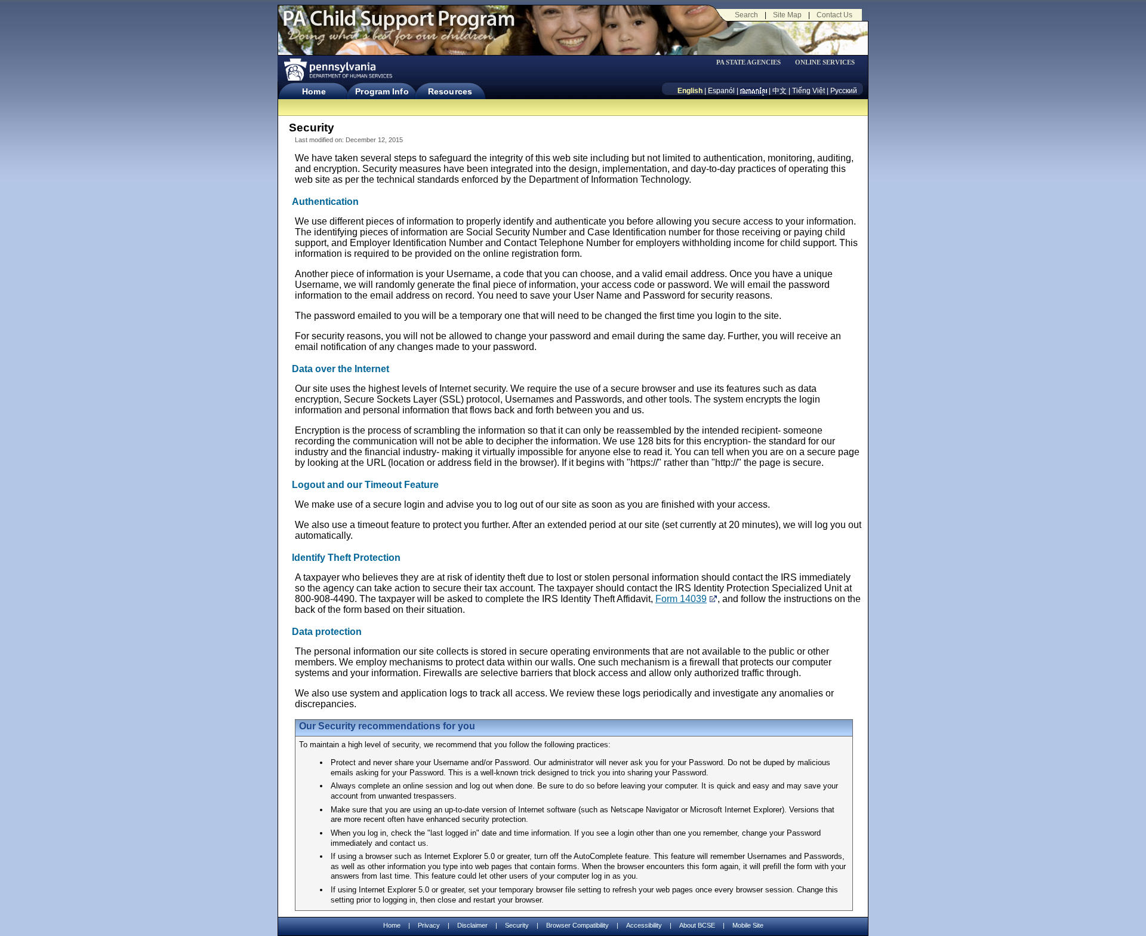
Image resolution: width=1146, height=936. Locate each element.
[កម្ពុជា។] (753, 91)
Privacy (429, 925)
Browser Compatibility (577, 925)
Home (313, 91)
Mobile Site (747, 925)
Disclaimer (472, 925)
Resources (450, 91)
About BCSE (697, 925)
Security (517, 925)
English (690, 91)
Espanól (721, 91)
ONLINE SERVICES (825, 62)
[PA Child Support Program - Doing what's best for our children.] (398, 26)
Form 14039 (681, 599)
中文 (779, 91)
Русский (843, 91)
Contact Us (834, 15)
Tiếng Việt (808, 91)
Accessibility (644, 925)
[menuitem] (753, 62)
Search (746, 15)
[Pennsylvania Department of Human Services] (337, 69)
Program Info (381, 91)
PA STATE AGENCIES (748, 62)
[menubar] (753, 62)
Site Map (787, 15)
